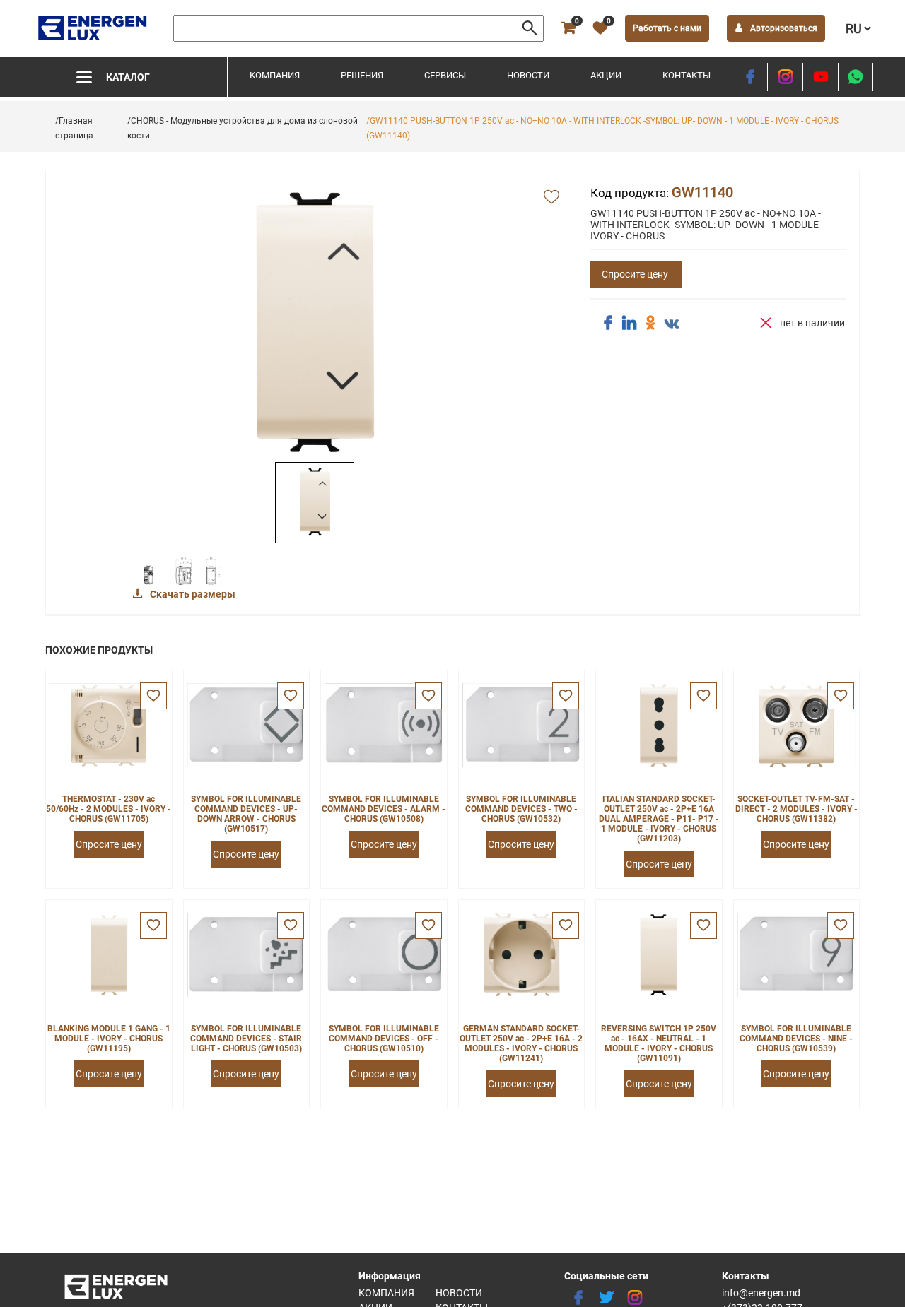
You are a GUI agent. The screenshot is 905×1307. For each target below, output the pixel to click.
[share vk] (671, 324)
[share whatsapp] (855, 77)
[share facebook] (608, 322)
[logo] (94, 28)
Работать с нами (667, 28)
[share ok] (650, 322)
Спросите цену (635, 274)
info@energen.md (761, 1293)
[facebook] (749, 77)
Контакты (686, 75)
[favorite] (153, 695)
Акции (605, 75)
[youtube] (820, 77)
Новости (528, 75)
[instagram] (785, 77)
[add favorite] (551, 197)
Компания (275, 75)
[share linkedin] (629, 322)
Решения (362, 75)
